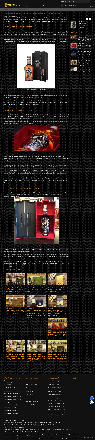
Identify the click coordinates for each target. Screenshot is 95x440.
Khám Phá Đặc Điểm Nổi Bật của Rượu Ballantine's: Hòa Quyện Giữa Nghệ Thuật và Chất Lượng (36, 313)
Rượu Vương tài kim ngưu (32, 401)
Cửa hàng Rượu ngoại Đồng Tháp (12, 396)
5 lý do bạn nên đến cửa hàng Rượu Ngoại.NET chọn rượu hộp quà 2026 (84, 69)
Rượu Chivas (29, 381)
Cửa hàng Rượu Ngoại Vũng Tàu (12, 402)
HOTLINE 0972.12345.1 (68, 6)
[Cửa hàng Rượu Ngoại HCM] (11, 4)
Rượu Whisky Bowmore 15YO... (82, 22)
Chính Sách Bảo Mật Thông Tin (56, 387)
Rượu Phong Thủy (30, 398)
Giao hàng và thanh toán (54, 391)
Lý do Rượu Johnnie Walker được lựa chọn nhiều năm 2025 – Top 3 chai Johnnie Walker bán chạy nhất (84, 54)
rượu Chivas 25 (49, 21)
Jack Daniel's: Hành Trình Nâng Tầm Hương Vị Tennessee (57, 289)
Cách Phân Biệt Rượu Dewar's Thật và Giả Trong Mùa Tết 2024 (15, 312)
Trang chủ (6, 9)
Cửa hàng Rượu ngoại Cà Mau (11, 407)
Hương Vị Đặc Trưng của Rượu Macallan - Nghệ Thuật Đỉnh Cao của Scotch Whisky (15, 357)
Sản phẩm (45, 6)
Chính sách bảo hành (53, 384)
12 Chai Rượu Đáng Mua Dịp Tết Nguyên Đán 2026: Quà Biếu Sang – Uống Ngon (84, 63)
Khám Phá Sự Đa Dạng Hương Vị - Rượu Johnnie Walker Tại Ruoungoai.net (57, 334)
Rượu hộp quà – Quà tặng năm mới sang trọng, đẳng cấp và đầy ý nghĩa (84, 46)
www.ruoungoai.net (10, 387)
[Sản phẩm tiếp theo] (90, 19)
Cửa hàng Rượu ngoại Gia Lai (11, 413)
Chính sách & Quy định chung (56, 381)
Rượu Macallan (30, 387)
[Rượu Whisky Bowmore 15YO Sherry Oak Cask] (74, 24)
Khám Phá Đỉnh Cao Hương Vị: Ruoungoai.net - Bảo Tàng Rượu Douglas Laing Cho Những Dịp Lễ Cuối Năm (36, 358)
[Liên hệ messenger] (92, 402)
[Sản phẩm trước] (87, 19)
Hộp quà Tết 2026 (30, 404)
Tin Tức (54, 6)
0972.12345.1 (8, 384)
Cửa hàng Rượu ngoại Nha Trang (12, 399)
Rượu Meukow (29, 394)
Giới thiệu (37, 6)
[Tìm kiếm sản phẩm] (88, 1)
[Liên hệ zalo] (92, 398)
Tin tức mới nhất (76, 32)
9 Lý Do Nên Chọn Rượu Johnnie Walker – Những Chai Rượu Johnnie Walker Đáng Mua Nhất (84, 38)
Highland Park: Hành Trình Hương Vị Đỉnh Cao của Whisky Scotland (15, 289)
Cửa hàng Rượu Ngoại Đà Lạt (11, 405)
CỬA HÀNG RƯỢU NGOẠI (25, 6)
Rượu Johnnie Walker (31, 384)
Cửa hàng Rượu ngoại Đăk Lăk (11, 410)
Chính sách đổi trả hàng (54, 394)
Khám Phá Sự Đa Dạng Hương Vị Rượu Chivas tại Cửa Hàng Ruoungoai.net (57, 356)
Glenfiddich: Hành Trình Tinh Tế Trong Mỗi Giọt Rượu (36, 289)
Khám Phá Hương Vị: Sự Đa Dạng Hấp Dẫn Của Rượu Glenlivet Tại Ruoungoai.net (57, 312)
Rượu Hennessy (30, 391)
